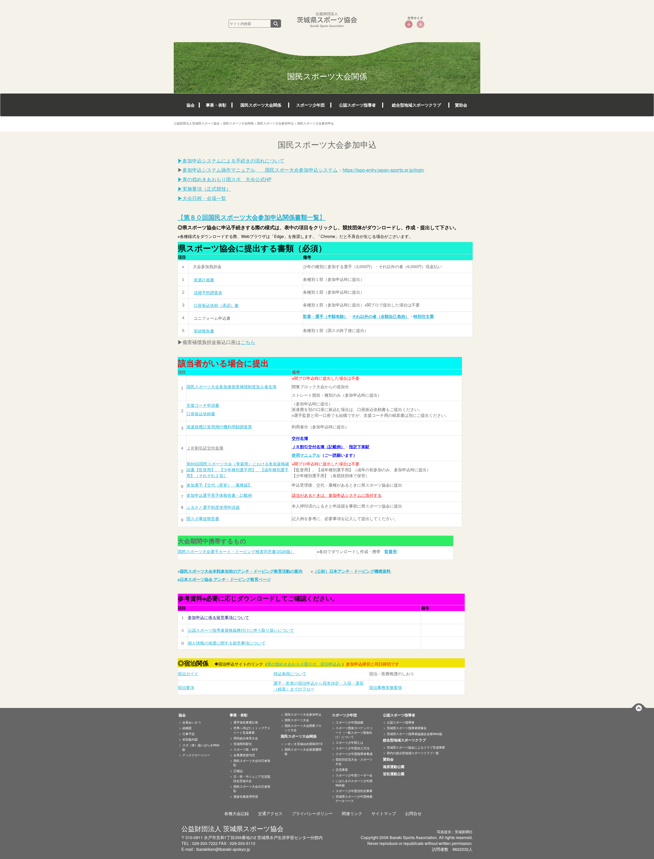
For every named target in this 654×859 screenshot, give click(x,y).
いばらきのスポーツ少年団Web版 (353, 782)
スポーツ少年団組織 (349, 722)
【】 (251, 216)
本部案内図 (190, 739)
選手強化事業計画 (245, 722)
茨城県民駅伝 (242, 743)
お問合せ (413, 813)
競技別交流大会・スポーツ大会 (353, 761)
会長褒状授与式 (244, 755)
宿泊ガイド (188, 674)
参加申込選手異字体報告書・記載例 (219, 495)
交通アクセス (270, 813)
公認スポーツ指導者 (357, 105)
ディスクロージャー (196, 755)
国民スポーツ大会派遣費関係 (302, 751)
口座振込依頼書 (200, 414)
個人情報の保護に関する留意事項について (226, 643)
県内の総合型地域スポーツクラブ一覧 (413, 753)
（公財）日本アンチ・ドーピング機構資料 (352, 571)
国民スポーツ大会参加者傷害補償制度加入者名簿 (231, 387)
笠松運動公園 (395, 774)
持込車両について (290, 674)
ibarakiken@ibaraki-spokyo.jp (223, 849)
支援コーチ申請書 (202, 405)
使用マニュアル (306, 455)
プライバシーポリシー (312, 813)
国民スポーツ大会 (297, 720)
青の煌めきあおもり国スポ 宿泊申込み (304, 664)
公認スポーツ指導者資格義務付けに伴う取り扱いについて (241, 630)
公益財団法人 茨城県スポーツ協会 (232, 828)
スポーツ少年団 (310, 105)
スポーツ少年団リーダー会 (354, 775)
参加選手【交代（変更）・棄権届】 (219, 485)
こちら (248, 342)
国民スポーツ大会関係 (260, 105)
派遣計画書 (204, 280)
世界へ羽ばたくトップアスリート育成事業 (251, 730)
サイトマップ (383, 813)
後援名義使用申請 (245, 796)
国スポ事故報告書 (202, 518)
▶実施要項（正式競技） (204, 188)
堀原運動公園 (395, 766)
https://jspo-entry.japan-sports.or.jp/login (383, 169)
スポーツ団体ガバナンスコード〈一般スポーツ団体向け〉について (353, 732)
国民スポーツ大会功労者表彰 (251, 762)
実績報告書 (204, 331)
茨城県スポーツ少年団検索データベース (353, 798)
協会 (190, 105)
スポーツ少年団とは (349, 742)
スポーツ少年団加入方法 (352, 748)
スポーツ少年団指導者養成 (354, 753)
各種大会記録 (236, 813)
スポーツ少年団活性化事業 (354, 790)
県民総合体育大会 (245, 738)
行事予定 (188, 733)
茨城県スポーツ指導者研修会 (407, 728)
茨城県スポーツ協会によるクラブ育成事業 (416, 747)
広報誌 (238, 771)
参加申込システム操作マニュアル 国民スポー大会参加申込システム (260, 169)
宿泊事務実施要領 (385, 687)
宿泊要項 (186, 687)
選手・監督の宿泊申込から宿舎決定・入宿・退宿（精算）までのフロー (319, 686)
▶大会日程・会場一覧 (202, 198)
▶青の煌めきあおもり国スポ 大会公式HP (224, 179)
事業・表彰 (216, 105)
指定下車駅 (359, 447)
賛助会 (461, 105)
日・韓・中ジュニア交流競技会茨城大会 (251, 778)
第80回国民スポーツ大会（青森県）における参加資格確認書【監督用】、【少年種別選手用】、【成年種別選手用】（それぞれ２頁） (237, 469)
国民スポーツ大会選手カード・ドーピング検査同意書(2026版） (236, 551)
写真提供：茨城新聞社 (455, 831)
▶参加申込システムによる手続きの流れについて (231, 160)
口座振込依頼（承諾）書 (216, 305)
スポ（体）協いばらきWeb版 (200, 747)
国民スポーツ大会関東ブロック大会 (302, 727)
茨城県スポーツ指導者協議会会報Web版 (414, 733)
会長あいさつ (191, 722)
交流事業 (342, 769)
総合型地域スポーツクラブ (416, 105)
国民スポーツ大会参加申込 (303, 714)
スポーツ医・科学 (245, 749)
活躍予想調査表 (208, 292)
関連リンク (352, 813)
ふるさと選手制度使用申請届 (213, 507)
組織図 (187, 728)
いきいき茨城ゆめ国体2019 (303, 743)
